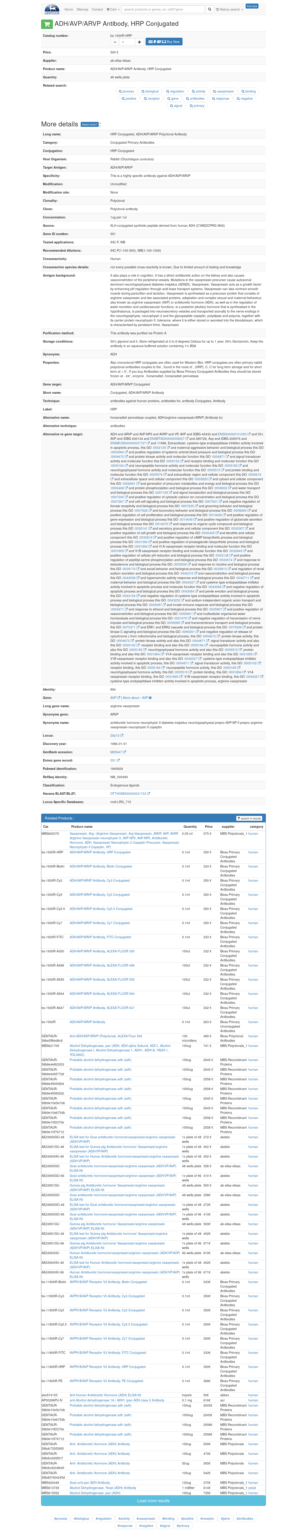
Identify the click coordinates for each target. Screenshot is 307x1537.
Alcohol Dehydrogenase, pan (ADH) (95, 1493)
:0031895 (117, 550)
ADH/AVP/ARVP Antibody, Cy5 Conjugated (100, 894)
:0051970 (181, 618)
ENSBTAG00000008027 (167, 438)
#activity (124, 1518)
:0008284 (240, 510)
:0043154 (129, 595)
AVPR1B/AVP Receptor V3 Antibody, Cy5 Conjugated (107, 1310)
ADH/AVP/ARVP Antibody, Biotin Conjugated (101, 866)
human (253, 833)
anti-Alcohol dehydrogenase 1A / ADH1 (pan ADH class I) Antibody (117, 1400)
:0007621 (211, 501)
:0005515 (214, 470)
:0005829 (201, 479)
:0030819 (146, 537)
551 (113, 760)
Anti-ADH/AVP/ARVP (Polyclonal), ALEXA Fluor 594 (106, 1036)
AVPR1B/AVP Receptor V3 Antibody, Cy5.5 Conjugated (108, 1324)
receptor (153, 98)
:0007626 (141, 510)
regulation (176, 91)
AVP (113, 697)
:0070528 (235, 627)
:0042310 (187, 573)
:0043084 (188, 591)
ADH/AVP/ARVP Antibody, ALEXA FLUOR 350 (102, 951)
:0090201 (188, 631)
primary (199, 105)
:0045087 (155, 604)
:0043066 (215, 586)
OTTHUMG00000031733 (128, 793)
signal (177, 105)
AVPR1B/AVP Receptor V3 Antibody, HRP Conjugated (108, 1366)
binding (250, 91)
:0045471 (117, 609)
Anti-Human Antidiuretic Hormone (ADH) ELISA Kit (105, 1395)
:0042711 (243, 577)
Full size (252, 6)
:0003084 (117, 452)
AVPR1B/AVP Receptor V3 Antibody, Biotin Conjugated (108, 1281)
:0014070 (162, 524)
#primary (183, 1525)
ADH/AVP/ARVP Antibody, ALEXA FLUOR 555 (102, 979)
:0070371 (129, 627)
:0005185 (231, 465)
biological (152, 91)
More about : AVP (136, 697)
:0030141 (141, 528)
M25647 (116, 752)
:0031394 (141, 541)
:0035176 (129, 568)
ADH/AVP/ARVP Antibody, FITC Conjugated (100, 937)
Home (69, 9)
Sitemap (82, 9)
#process (60, 1518)
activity (200, 91)
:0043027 (188, 582)
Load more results (153, 1500)
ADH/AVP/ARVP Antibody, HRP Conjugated (100, 852)
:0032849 (236, 550)
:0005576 (156, 474)
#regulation (104, 1518)
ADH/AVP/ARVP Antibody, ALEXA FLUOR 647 (102, 1007)
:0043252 (174, 600)
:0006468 (117, 488)
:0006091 (129, 483)
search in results (250, 818)
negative (246, 98)
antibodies (197, 98)
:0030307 (238, 528)
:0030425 (208, 533)
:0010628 (215, 515)
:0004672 (117, 456)
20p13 (115, 735)
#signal (165, 1525)
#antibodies (245, 1518)
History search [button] (230, 9)
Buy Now (173, 41)
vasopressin (225, 91)
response (222, 98)
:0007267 (117, 501)
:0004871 (218, 456)
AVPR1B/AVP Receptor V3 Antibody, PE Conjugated (106, 1380)
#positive (187, 1518)
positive (130, 98)
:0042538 (129, 577)
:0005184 (117, 465)
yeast (252, 1487)
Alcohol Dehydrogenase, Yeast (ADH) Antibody (103, 1487)
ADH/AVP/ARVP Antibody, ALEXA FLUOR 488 (102, 965)
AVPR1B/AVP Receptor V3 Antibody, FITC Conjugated (108, 1352)
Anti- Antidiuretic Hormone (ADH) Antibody (100, 1444)
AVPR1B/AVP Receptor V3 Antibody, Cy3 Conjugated (107, 1296)
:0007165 (162, 492)
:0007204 (117, 497)
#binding (168, 1518)
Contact (97, 9)
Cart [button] (113, 9)
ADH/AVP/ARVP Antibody (87, 1022)
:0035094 (180, 564)
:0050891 (185, 613)
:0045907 (216, 609)
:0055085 (174, 622)
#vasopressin (146, 1518)
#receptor (207, 1518)
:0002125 (159, 447)
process (128, 91)
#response (125, 1525)
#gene (225, 1518)
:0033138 (222, 555)
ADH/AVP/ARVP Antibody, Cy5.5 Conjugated (101, 908)
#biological (81, 1518)
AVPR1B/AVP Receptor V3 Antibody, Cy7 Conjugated (107, 1338)
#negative (146, 1525)
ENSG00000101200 (232, 434)
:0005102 (173, 461)
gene (174, 98)
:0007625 (187, 506)
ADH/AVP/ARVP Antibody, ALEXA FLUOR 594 (102, 993)
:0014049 (186, 519)
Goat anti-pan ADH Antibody (90, 1482)
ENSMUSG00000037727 (128, 443)
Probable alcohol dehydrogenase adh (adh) (100, 1059)
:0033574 (226, 559)
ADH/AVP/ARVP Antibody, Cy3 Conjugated (100, 880)
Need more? (89, 124)
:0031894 (141, 546)
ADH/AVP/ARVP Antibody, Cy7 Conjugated (100, 922)
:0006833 (221, 488)
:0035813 (220, 568)
